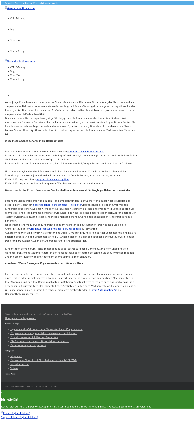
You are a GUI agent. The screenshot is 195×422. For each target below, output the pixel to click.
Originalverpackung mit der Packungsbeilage (55, 228)
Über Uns (15, 40)
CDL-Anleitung (17, 18)
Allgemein (16, 356)
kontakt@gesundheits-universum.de (42, 3)
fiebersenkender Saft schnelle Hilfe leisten (57, 204)
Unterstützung (17, 51)
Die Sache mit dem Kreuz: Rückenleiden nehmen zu (39, 341)
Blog (12, 29)
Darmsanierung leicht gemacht (28, 345)
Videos (14, 368)
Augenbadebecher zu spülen (52, 179)
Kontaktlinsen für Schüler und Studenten (34, 337)
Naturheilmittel (19, 364)
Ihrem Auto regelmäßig (104, 290)
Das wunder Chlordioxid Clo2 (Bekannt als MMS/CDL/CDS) (43, 360)
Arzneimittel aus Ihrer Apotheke (85, 151)
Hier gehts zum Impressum (20, 318)
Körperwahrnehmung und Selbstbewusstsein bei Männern (43, 333)
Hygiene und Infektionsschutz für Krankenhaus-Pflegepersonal (46, 329)
